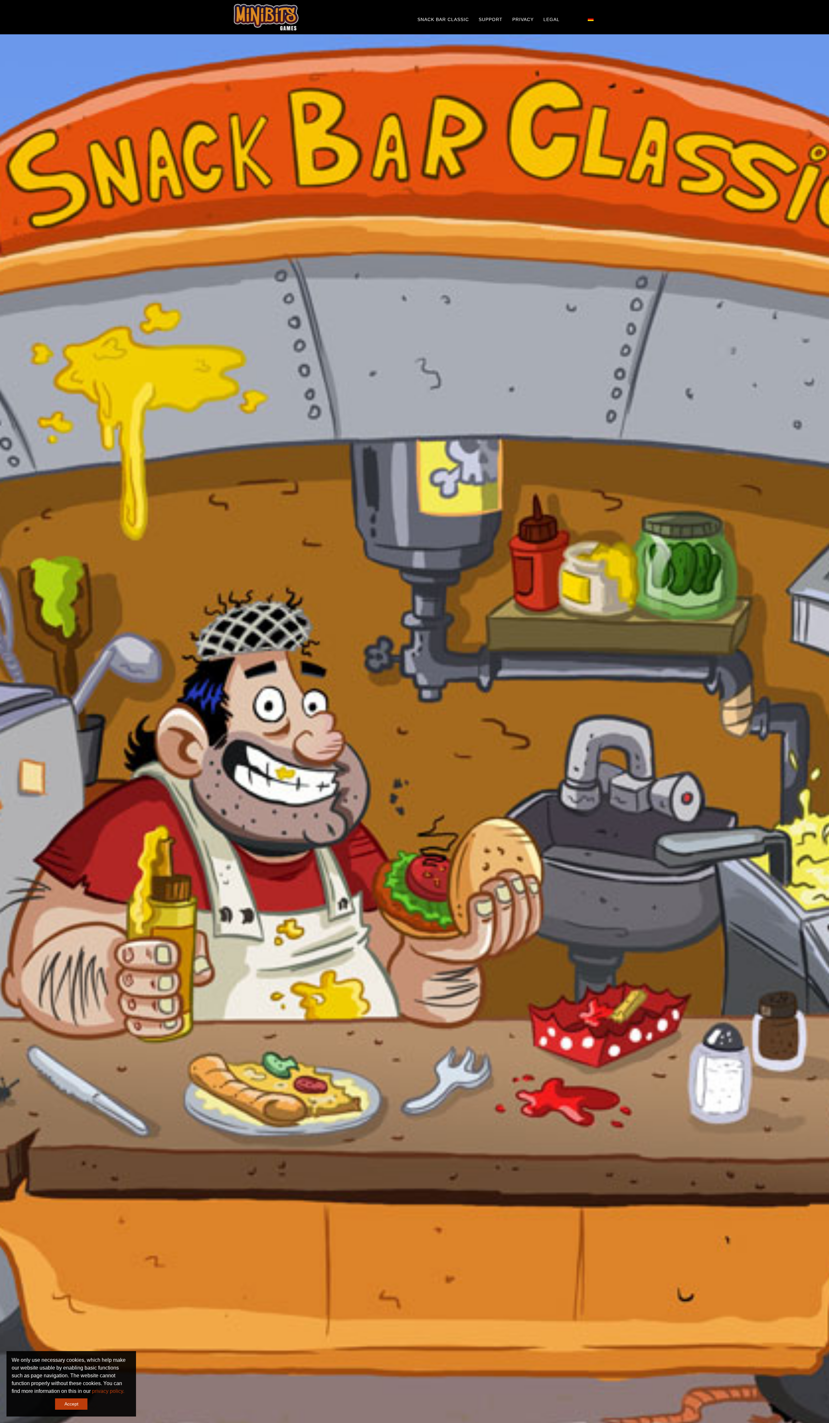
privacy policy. (108, 1391)
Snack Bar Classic (443, 19)
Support (491, 19)
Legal (551, 19)
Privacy (523, 19)
